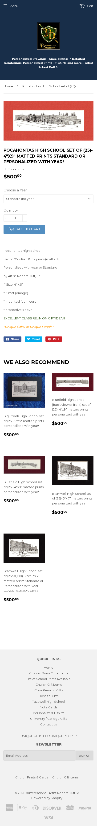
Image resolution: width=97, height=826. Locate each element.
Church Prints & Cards (31, 777)
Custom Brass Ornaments (48, 673)
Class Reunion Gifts (48, 690)
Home (8, 86)
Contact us (48, 724)
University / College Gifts (48, 718)
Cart (89, 6)
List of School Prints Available (49, 679)
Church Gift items (65, 777)
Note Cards (48, 707)
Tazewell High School (48, 701)
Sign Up (84, 755)
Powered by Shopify (46, 798)
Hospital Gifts (48, 696)
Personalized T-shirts (48, 713)
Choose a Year (15, 190)
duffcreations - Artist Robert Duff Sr (52, 793)
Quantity (11, 210)
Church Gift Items (49, 684)
